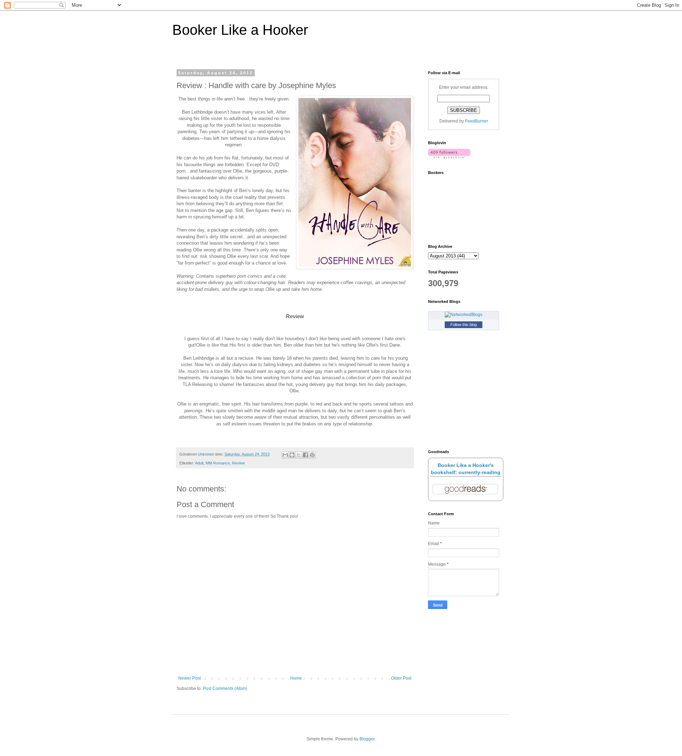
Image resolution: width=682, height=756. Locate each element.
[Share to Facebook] (305, 454)
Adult (199, 463)
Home (296, 678)
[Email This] (285, 454)
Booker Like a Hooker (240, 30)
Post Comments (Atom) (225, 688)
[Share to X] (298, 454)
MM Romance (218, 463)
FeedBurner (476, 121)
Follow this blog (463, 324)
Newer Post (189, 678)
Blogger (366, 738)
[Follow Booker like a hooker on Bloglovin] (449, 156)
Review (238, 463)
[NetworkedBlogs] (463, 314)
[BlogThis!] (292, 454)
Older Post (401, 678)
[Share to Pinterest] (312, 454)
